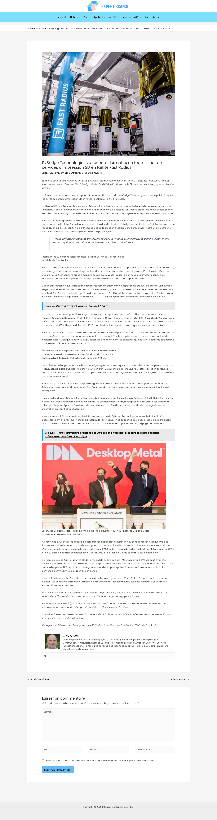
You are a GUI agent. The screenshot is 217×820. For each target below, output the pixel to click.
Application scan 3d (105, 17)
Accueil (62, 17)
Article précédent (39, 679)
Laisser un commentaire (55, 172)
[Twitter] (45, 656)
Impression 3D (130, 17)
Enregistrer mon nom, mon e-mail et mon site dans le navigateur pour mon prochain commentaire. (100, 760)
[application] (88, 17)
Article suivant (180, 679)
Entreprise (150, 17)
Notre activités (78, 17)
